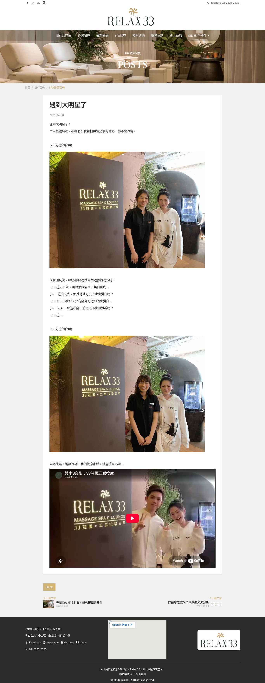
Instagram (53, 642)
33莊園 (124, 679)
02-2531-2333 (38, 649)
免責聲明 (141, 674)
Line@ (78, 642)
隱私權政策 (125, 674)
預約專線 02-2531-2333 (225, 2)
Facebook (35, 642)
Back (49, 587)
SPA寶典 (39, 87)
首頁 (27, 87)
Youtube (69, 642)
